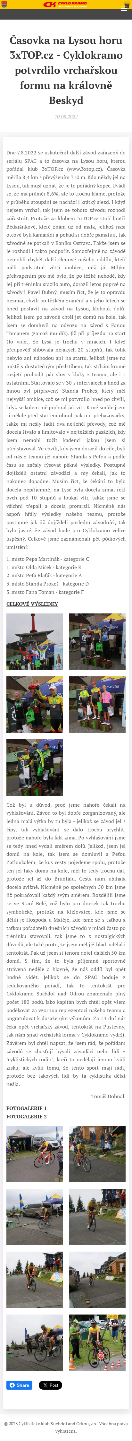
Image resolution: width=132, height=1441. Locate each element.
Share (23, 1385)
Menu (124, 8)
